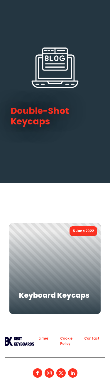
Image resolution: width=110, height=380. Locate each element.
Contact (91, 338)
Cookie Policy (66, 341)
